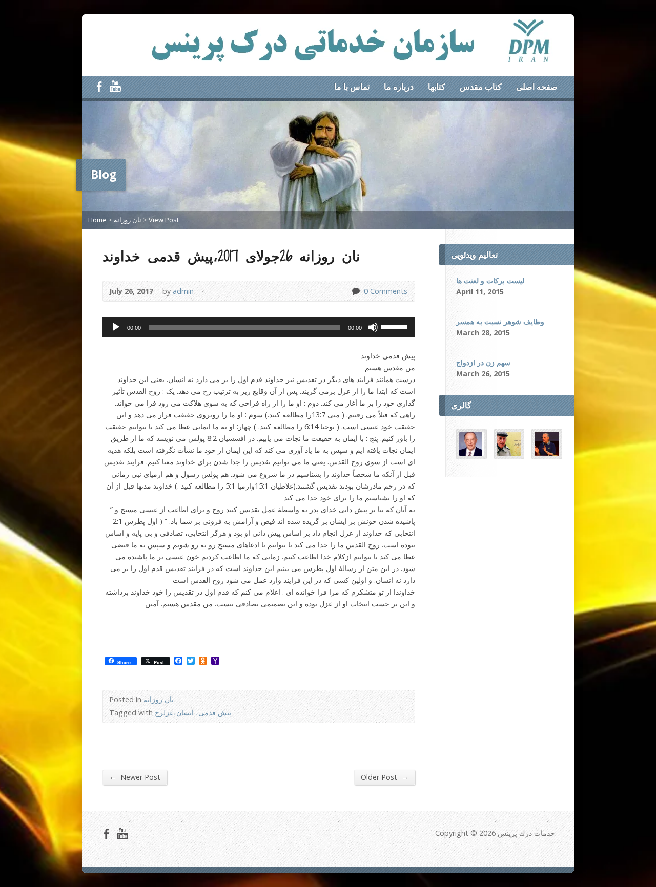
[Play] (116, 327)
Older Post (384, 777)
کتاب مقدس (481, 86)
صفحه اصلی (537, 86)
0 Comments (355, 291)
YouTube (115, 86)
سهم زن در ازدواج (483, 362)
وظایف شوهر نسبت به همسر (500, 321)
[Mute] (373, 327)
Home (97, 219)
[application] (258, 327)
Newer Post (134, 777)
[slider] (395, 326)
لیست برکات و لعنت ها (490, 280)
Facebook (99, 86)
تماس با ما (352, 86)
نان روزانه (127, 219)
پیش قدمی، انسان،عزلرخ (193, 712)
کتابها (436, 86)
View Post (164, 219)
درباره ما (399, 86)
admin (183, 291)
